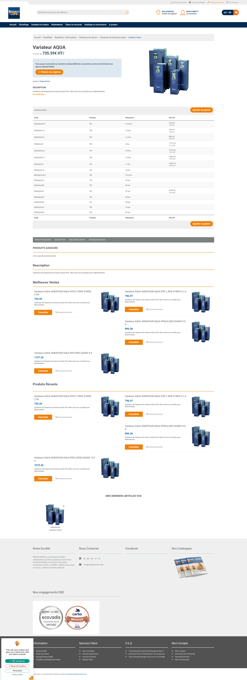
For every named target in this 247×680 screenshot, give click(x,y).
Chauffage (24, 24)
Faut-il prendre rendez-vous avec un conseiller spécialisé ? (151, 657)
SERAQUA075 (39, 124)
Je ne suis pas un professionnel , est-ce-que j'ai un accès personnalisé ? (156, 654)
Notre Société (41, 651)
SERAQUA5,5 (39, 151)
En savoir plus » (39, 94)
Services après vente (90, 654)
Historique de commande (185, 654)
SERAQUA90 (39, 212)
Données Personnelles (44, 657)
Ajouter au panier (202, 110)
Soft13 (63, 674)
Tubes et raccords (73, 24)
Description (60, 240)
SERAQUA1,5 (39, 130)
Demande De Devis (182, 657)
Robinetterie (57, 24)
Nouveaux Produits (97, 240)
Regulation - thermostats (65, 37)
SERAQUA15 (39, 170)
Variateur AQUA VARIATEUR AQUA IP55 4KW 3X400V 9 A (63, 353)
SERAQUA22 (39, 180)
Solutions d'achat (89, 657)
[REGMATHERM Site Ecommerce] (14, 13)
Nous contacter (88, 651)
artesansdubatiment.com (77, 674)
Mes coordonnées (182, 659)
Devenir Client (87, 659)
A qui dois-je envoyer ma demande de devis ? (146, 651)
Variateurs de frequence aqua (112, 37)
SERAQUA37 (39, 191)
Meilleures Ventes (77, 240)
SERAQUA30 (39, 185)
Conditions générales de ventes (48, 659)
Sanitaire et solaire (40, 24)
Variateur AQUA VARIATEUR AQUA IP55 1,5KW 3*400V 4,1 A (155, 291)
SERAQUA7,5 (39, 157)
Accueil (13, 24)
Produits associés (43, 240)
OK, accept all (18, 661)
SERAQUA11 (39, 164)
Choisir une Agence (51, 72)
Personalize (17, 671)
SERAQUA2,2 (39, 137)
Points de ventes (42, 654)
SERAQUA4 (38, 144)
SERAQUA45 (39, 197)
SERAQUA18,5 (40, 175)
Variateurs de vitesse (88, 37)
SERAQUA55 (39, 202)
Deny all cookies (18, 666)
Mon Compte (180, 651)
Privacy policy (17, 674)
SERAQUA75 (39, 207)
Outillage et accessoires (95, 24)
